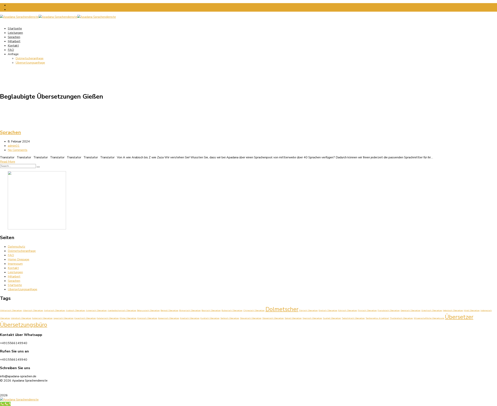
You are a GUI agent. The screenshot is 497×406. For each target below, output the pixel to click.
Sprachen (14, 37)
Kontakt (13, 45)
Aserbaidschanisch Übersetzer (122, 310)
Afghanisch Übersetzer (11, 310)
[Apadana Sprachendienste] (19, 17)
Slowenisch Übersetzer (273, 318)
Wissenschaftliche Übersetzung (429, 318)
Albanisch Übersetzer (33, 310)
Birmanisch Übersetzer (190, 310)
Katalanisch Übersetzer (108, 318)
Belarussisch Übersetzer (148, 310)
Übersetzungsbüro (23, 325)
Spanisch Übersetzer (312, 318)
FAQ (11, 50)
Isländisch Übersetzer (21, 318)
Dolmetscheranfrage (29, 58)
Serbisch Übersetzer (229, 318)
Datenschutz (16, 247)
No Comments (17, 150)
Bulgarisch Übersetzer (232, 310)
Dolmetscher (281, 309)
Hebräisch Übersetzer (453, 310)
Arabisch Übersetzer (75, 310)
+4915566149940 (21, 9)
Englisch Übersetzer (328, 310)
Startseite (15, 285)
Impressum (15, 264)
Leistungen (15, 272)
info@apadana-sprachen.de (26, 5)
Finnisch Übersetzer (367, 310)
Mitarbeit (14, 41)
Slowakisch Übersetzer (251, 318)
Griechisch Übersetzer (431, 310)
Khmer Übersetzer (128, 318)
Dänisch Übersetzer (308, 310)
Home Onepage (18, 259)
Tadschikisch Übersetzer (353, 318)
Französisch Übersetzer (389, 310)
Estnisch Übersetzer (347, 310)
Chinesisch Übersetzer (254, 310)
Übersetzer (459, 317)
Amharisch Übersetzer (54, 310)
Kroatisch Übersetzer (190, 318)
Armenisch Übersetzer (96, 310)
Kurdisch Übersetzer (210, 318)
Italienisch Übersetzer (42, 318)
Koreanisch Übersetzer (168, 318)
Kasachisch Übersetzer (85, 318)
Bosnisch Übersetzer (211, 310)
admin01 (14, 146)
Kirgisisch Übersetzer (147, 318)
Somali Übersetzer (293, 318)
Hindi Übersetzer (472, 310)
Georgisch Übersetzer (411, 310)
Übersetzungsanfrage (30, 63)
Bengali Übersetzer (169, 310)
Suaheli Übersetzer (332, 318)
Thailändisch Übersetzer (401, 318)
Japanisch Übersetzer (63, 318)
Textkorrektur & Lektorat (377, 318)
